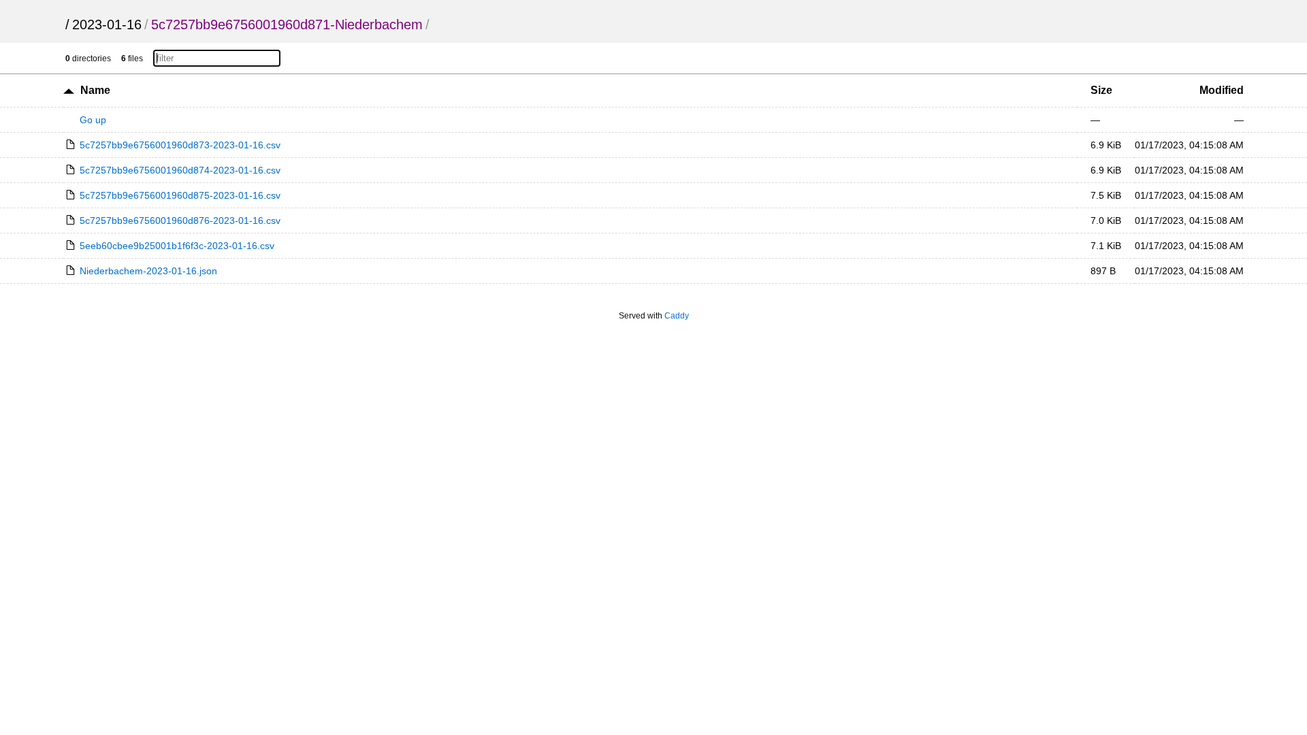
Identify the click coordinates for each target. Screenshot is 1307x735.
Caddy (676, 316)
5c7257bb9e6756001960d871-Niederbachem (287, 24)
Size (1101, 90)
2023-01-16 (107, 24)
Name (95, 90)
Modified (1221, 90)
